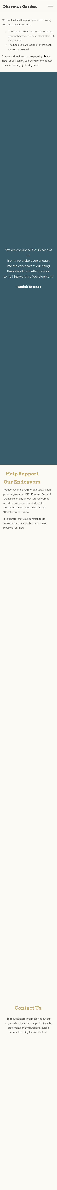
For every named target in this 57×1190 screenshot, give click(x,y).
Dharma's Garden (20, 6)
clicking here (31, 65)
